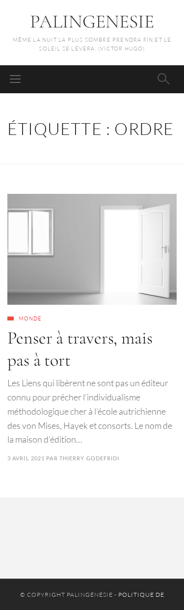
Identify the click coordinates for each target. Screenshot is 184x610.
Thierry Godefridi (89, 458)
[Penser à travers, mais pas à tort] (92, 249)
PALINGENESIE (92, 21)
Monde (30, 318)
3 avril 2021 (26, 458)
